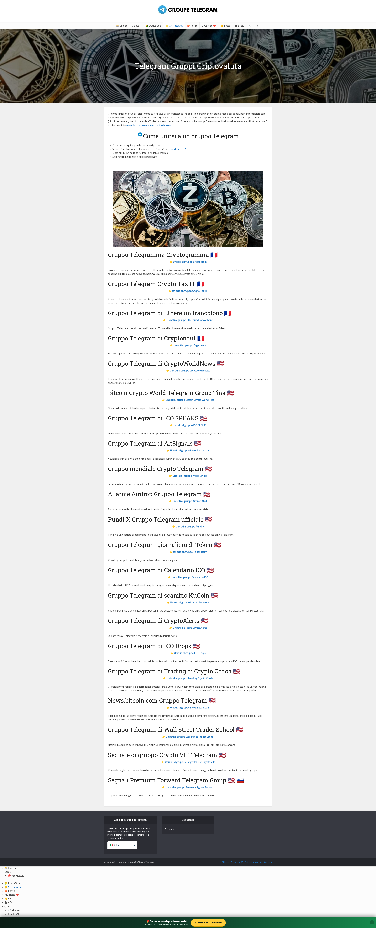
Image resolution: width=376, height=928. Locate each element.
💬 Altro (253, 25)
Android (175, 149)
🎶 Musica (14, 910)
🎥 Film (239, 25)
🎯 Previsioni (16, 875)
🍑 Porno (192, 25)
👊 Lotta (225, 25)
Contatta (268, 862)
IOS (185, 149)
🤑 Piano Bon (153, 25)
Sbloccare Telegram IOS (232, 862)
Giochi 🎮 (13, 913)
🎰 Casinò (121, 25)
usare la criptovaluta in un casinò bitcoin (148, 125)
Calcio (135, 25)
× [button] (372, 922)
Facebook (169, 829)
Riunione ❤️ (209, 25)
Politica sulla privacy (254, 862)
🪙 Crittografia (174, 25)
